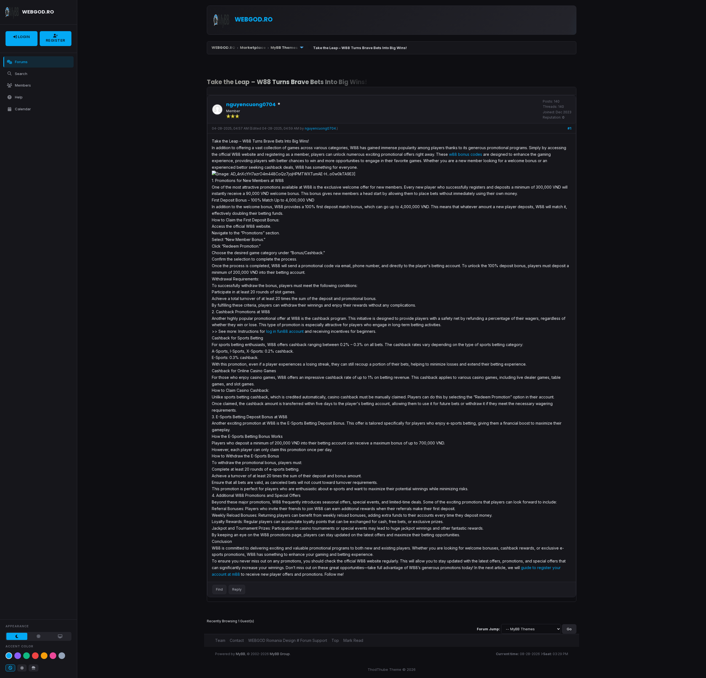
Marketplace (253, 47)
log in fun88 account (285, 331)
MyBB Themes (284, 47)
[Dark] (16, 636)
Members (23, 85)
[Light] (38, 636)
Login (23, 36)
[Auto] (60, 636)
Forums (21, 62)
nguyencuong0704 (320, 128)
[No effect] (10, 667)
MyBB (240, 654)
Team (220, 640)
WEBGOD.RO (223, 47)
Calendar (23, 109)
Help (19, 97)
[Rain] (33, 667)
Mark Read (353, 640)
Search (21, 73)
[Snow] (21, 667)
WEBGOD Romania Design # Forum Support (287, 640)
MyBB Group (280, 654)
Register (55, 40)
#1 (569, 128)
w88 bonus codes (465, 154)
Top (335, 640)
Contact (237, 640)
